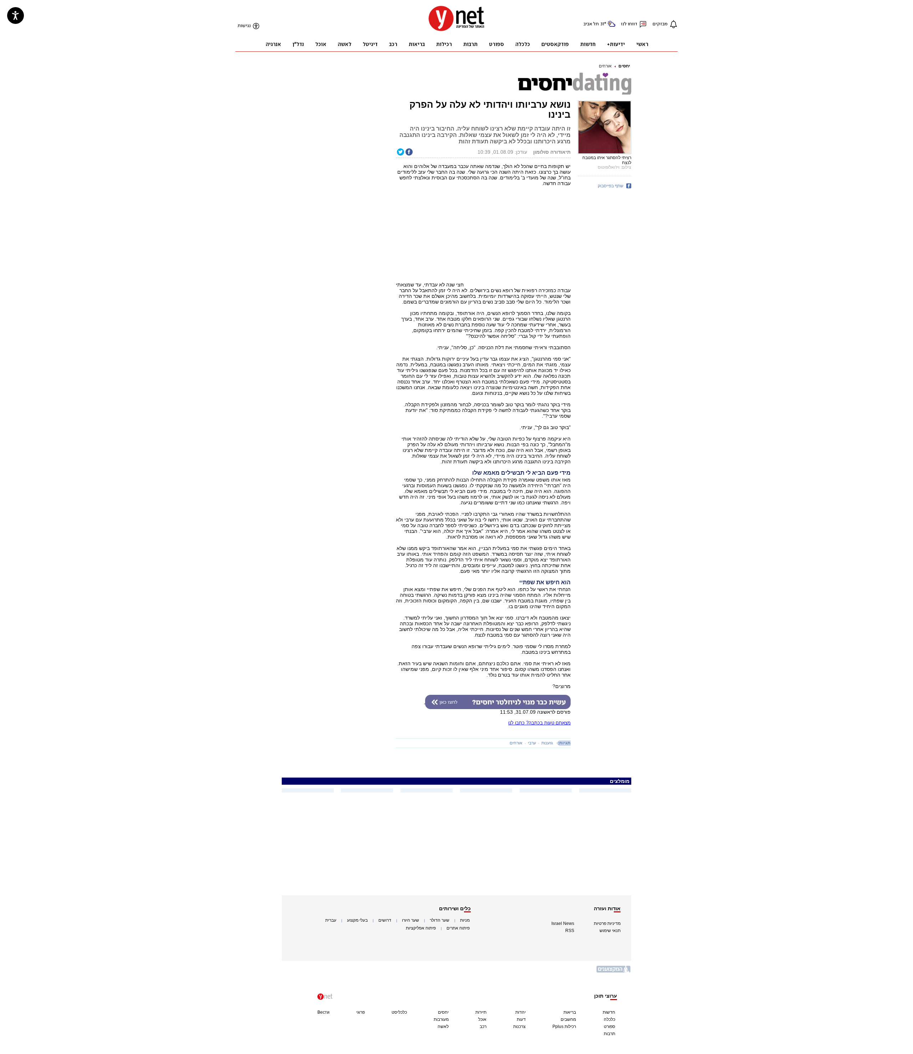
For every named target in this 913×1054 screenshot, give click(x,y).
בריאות (569, 1012)
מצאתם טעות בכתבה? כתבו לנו (539, 722)
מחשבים (568, 1019)
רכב (483, 1026)
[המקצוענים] (613, 972)
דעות (521, 1019)
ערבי (532, 742)
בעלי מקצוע (357, 920)
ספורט (609, 1026)
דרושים (384, 920)
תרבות (609, 1033)
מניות (465, 920)
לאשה (443, 1026)
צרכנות (519, 1026)
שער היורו (410, 920)
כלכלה (609, 1019)
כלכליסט (399, 1012)
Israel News (562, 923)
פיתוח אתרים (458, 928)
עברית (330, 920)
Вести (323, 1012)
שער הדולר (439, 920)
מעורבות (441, 1019)
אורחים (605, 65)
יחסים (624, 65)
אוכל (482, 1019)
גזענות (547, 742)
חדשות (609, 1012)
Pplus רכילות (564, 1026)
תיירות (480, 1012)
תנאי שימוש (610, 930)
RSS (569, 930)
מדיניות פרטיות (607, 923)
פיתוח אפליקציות (421, 928)
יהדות (520, 1012)
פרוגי (360, 1012)
